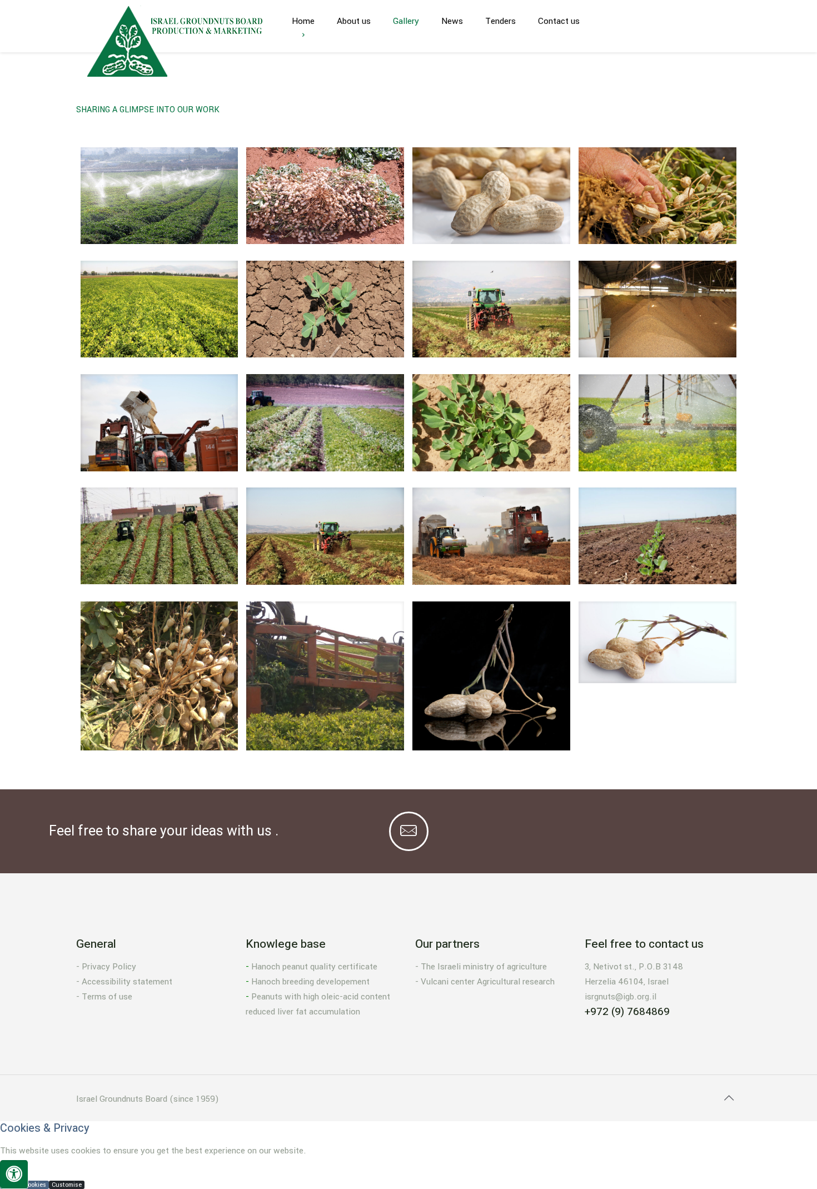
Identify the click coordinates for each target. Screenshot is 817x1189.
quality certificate (342, 967)
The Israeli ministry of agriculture (484, 967)
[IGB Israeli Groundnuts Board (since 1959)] (175, 41)
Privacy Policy (109, 967)
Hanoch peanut (279, 967)
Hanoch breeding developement (310, 982)
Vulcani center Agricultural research (488, 982)
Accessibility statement (127, 982)
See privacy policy (29, 1168)
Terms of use (107, 997)
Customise (67, 1185)
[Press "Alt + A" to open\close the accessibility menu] (14, 1174)
